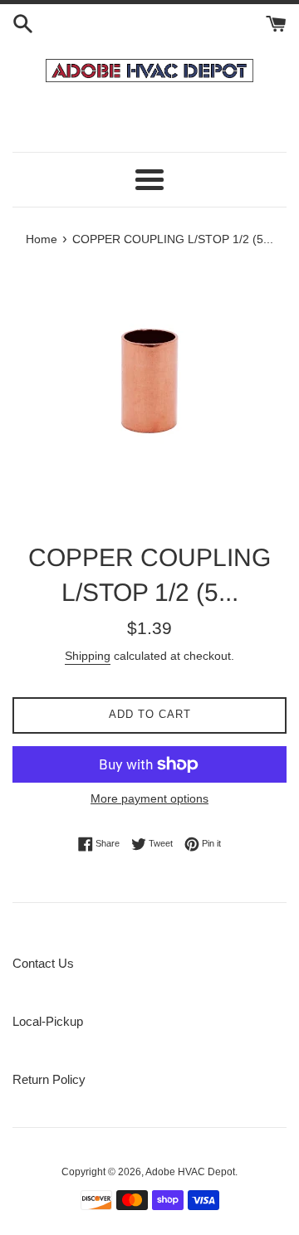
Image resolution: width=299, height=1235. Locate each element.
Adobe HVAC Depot (190, 1172)
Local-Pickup (47, 1021)
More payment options (149, 798)
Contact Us (43, 963)
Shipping (87, 655)
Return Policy (49, 1079)
